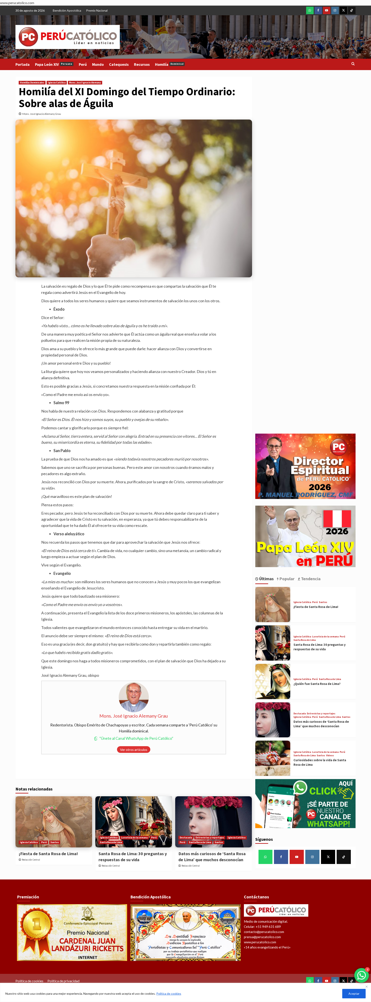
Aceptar (353, 993)
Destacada (186, 837)
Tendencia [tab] (310, 578)
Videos (330, 755)
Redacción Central (31, 859)
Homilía (169, 64)
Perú (83, 64)
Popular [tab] (286, 578)
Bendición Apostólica (67, 10)
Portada (22, 64)
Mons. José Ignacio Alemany (85, 82)
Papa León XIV (53, 64)
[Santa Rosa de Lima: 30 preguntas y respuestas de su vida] (133, 821)
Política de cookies (168, 993)
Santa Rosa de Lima (111, 842)
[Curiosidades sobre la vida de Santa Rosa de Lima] (272, 758)
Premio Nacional (97, 10)
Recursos (142, 64)
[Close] (366, 986)
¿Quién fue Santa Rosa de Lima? (317, 684)
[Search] (353, 64)
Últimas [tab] (266, 578)
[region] (185, 992)
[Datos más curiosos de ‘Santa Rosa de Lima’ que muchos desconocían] (213, 821)
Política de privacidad (63, 981)
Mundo (98, 64)
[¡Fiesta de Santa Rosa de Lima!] (53, 821)
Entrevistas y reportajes (210, 837)
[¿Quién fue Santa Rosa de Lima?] (272, 681)
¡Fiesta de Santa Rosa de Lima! (48, 853)
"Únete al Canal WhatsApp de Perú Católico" (136, 738)
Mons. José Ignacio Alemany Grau (41, 113)
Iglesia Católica (56, 82)
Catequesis (119, 64)
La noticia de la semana (134, 837)
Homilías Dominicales (32, 82)
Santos (54, 842)
